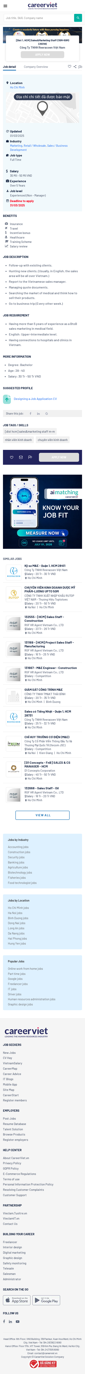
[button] (69, 66)
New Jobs (9, 1052)
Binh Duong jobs (18, 918)
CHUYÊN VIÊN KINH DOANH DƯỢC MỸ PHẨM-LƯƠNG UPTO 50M (50, 589)
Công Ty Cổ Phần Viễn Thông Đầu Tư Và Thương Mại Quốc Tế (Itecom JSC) (48, 743)
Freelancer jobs (18, 984)
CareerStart (11, 1095)
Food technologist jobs (22, 882)
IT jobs (12, 989)
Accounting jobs (18, 847)
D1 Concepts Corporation (40, 770)
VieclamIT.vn (11, 1218)
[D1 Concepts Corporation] (13, 769)
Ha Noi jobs (15, 913)
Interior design (12, 1247)
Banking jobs (16, 862)
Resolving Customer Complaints (23, 1189)
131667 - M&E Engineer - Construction (51, 668)
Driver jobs (14, 994)
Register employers (15, 1139)
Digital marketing (14, 1252)
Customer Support (15, 1195)
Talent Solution (13, 1129)
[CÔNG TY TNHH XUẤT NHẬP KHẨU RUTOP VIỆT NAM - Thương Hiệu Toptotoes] (13, 594)
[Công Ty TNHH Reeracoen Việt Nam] (13, 572)
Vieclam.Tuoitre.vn (15, 1213)
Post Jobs (9, 1118)
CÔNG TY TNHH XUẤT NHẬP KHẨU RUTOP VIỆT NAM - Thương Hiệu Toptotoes (49, 597)
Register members (15, 1100)
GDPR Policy (11, 1168)
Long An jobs (16, 928)
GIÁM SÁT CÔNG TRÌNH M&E (44, 689)
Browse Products (14, 1134)
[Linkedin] (10, 1321)
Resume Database (14, 1124)
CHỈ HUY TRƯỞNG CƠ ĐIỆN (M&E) (47, 737)
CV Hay (7, 1058)
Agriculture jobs (18, 867)
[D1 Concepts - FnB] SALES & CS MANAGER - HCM (47, 764)
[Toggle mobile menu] (5, 6)
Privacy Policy (12, 1163)
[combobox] (39, 18)
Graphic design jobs (20, 1004)
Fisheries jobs (17, 877)
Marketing (16, 145)
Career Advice (12, 1074)
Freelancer (10, 1242)
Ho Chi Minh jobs (18, 907)
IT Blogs (8, 1079)
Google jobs (15, 978)
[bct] (42, 1363)
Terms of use (11, 1179)
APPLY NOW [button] (42, 54)
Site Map (8, 1089)
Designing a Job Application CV (35, 399)
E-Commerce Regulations (19, 1174)
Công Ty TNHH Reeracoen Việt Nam (42, 47)
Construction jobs (19, 852)
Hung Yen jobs (17, 943)
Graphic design (12, 1258)
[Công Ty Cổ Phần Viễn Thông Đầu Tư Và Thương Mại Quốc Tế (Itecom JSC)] (13, 743)
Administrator (12, 1279)
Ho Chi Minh (17, 87)
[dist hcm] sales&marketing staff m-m (30, 431)
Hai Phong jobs (17, 938)
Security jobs (16, 857)
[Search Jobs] (78, 18)
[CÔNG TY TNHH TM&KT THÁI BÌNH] (13, 696)
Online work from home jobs (25, 968)
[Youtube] (17, 1321)
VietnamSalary (12, 1063)
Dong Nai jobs (16, 923)
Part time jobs (17, 973)
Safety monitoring (14, 1263)
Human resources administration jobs (31, 999)
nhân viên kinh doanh (18, 440)
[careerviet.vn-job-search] (16, 1300)
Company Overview (36, 66)
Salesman (9, 1273)
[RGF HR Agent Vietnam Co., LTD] (13, 623)
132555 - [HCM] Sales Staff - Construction (44, 618)
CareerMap (10, 1068)
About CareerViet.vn (16, 1158)
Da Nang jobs (16, 933)
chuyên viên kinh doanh (53, 440)
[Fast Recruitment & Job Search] (42, 5)
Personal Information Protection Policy (28, 1184)
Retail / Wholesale (35, 145)
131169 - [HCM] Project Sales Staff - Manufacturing (49, 644)
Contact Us (10, 1223)
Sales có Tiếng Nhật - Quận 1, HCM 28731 (48, 713)
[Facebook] (4, 1321)
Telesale (8, 1268)
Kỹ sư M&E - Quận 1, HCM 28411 (45, 565)
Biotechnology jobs (20, 872)
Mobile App (10, 1084)
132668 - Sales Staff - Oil (42, 788)
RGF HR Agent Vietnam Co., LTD (44, 625)
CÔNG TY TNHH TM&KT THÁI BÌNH (45, 694)
